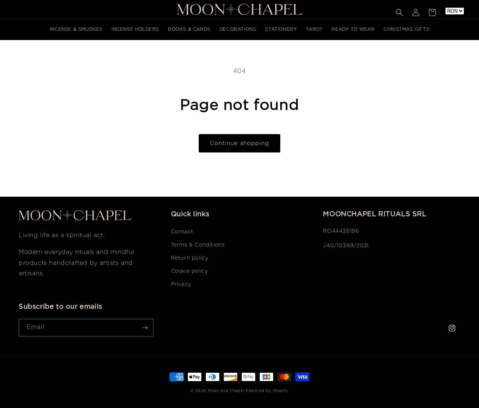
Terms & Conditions (198, 245)
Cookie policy (189, 271)
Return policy (189, 258)
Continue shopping (239, 143)
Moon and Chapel (226, 391)
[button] (399, 12)
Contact (182, 232)
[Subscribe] (145, 327)
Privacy (181, 284)
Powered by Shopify (267, 391)
